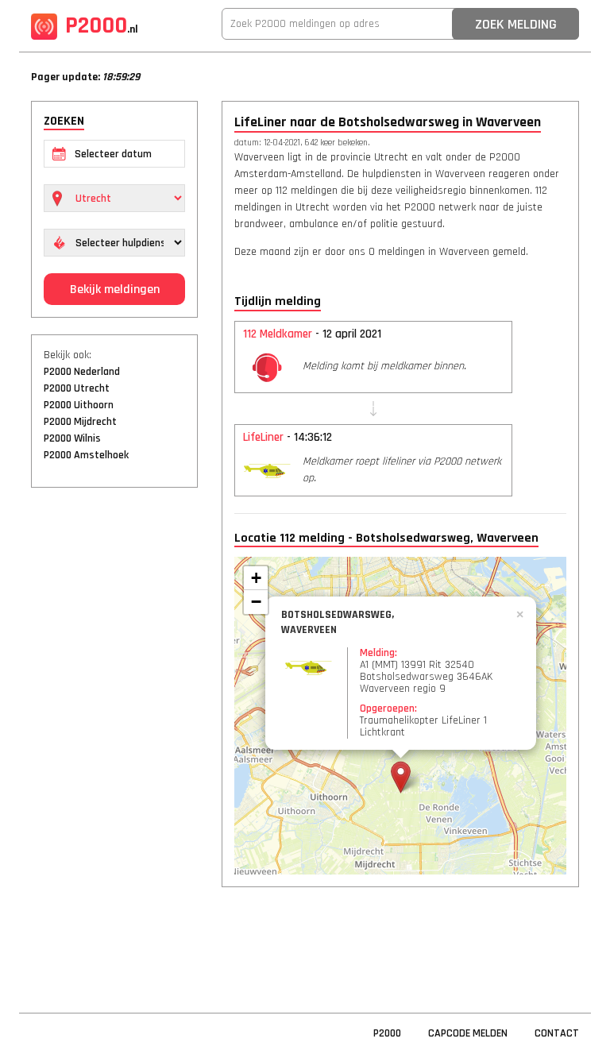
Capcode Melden (468, 1033)
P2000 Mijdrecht (80, 422)
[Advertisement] (114, 742)
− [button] (256, 602)
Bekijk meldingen (115, 289)
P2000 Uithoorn (79, 405)
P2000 (101, 25)
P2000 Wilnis (72, 438)
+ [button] (256, 578)
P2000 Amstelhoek (86, 455)
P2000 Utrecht (77, 388)
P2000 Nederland (82, 372)
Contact (557, 1033)
